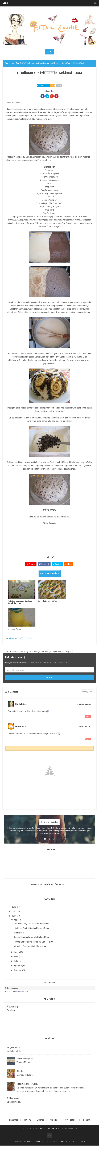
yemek (59, 85)
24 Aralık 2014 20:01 (83, 727)
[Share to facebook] (42, 96)
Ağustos (18, 965)
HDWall (74, 1141)
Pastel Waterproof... (25, 1058)
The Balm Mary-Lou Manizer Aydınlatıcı (31, 923)
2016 (14, 907)
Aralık (17, 920)
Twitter (58, 564)
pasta (53, 85)
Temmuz (18, 970)
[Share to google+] (52, 96)
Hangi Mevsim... (14, 1047)
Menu (49, 52)
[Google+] (54, 839)
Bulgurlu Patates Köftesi (47, 601)
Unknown (12, 638)
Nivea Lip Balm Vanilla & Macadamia (30, 946)
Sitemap (40, 1120)
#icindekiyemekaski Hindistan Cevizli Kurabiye (20, 602)
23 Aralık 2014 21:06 (83, 704)
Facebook (44, 564)
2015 (14, 911)
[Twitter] (49, 839)
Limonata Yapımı (14, 629)
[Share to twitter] (47, 96)
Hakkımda (13, 1120)
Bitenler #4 (19, 933)
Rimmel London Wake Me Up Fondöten (31, 937)
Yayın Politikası (70, 1120)
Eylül (16, 961)
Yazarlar (53, 1120)
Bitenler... (20, 1071)
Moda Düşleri (21, 704)
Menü (5, 3)
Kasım (17, 952)
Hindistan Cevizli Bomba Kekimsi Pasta (31, 928)
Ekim (16, 956)
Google (31, 564)
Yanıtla (87, 717)
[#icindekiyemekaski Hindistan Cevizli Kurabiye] (21, 589)
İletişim (27, 1120)
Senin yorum (87, 692)
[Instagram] (45, 839)
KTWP (82, 1141)
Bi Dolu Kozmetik (48, 1128)
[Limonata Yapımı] (21, 617)
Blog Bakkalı (33, 1141)
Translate (24, 991)
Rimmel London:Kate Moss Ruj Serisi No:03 (33, 942)
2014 (14, 916)
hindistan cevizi (43, 85)
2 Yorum (28, 638)
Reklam (86, 1120)
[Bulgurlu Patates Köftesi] (52, 589)
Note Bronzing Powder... (27, 1084)
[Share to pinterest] (56, 96)
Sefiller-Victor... (13, 1098)
